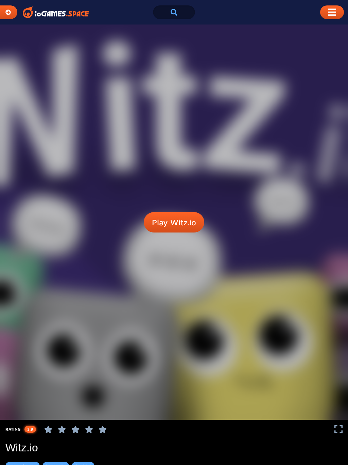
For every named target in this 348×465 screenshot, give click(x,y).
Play (174, 222)
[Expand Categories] (8, 12)
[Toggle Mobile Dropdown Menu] (332, 12)
